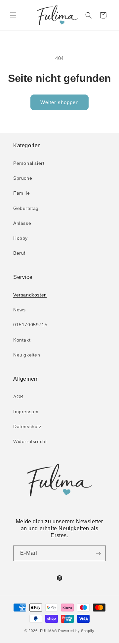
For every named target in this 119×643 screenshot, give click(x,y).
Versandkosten (30, 294)
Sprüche (22, 178)
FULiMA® (48, 631)
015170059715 (30, 324)
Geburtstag (26, 208)
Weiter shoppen (59, 102)
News (19, 309)
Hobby (20, 238)
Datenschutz (27, 426)
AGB (18, 396)
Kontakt (21, 340)
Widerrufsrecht (30, 441)
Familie (21, 193)
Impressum (25, 411)
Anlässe (22, 223)
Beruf (19, 253)
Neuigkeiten (26, 354)
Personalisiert (28, 163)
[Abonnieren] (98, 553)
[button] (13, 15)
